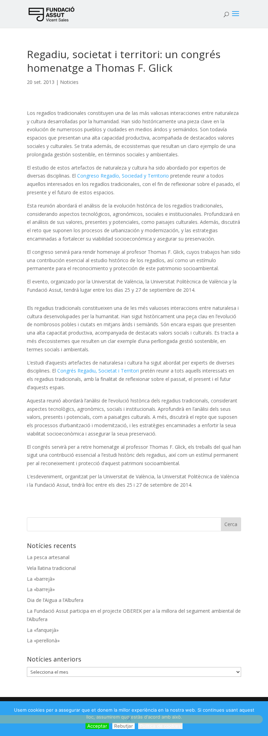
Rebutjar (123, 726)
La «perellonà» (43, 640)
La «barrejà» (41, 579)
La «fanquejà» (43, 630)
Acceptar (97, 726)
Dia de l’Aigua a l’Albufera (55, 600)
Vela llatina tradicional (51, 568)
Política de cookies (160, 726)
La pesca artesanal (48, 557)
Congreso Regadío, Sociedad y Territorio (123, 175)
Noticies (69, 82)
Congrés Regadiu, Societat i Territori (98, 370)
